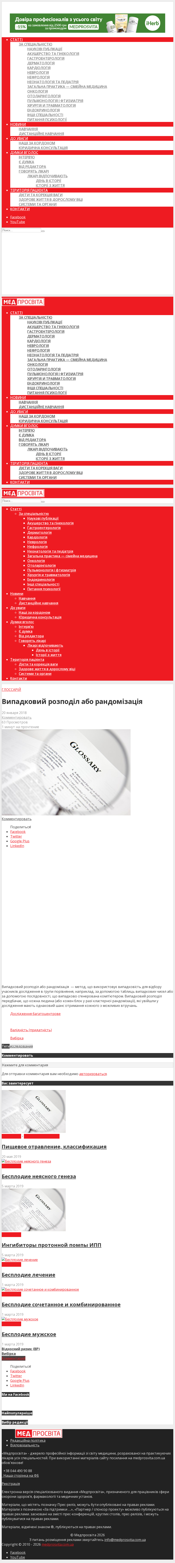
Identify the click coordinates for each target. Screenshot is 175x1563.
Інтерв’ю (27, 157)
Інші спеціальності (45, 115)
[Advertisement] (87, 265)
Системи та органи (38, 204)
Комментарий (13, 1358)
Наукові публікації (44, 49)
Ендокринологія (43, 110)
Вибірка (16, 1038)
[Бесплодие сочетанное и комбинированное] (40, 1289)
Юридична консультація (43, 147)
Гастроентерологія (45, 58)
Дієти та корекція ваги (41, 195)
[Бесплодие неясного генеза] (26, 1161)
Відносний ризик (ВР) (21, 1349)
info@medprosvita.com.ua (125, 1539)
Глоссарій (11, 689)
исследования (21, 1046)
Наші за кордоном (37, 143)
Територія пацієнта (29, 190)
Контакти (20, 209)
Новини (18, 124)
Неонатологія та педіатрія (53, 82)
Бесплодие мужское (29, 1334)
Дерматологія (41, 63)
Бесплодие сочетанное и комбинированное (61, 1304)
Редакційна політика (27, 1440)
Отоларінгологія (44, 96)
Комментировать (17, 717)
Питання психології (47, 119)
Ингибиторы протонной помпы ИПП (51, 1244)
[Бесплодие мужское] (20, 1319)
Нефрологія (38, 77)
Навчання (28, 129)
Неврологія (38, 72)
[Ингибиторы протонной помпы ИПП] (34, 1230)
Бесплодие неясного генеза (39, 1176)
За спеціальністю (35, 44)
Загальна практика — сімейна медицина (67, 86)
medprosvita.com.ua (58, 1544)
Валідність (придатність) (31, 1030)
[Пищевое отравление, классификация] (34, 1131)
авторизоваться (93, 1073)
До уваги (19, 138)
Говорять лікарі (34, 171)
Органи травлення (42, 1136)
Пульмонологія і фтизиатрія (55, 100)
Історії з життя (50, 185)
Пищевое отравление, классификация (54, 1146)
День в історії (48, 180)
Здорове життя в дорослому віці (51, 199)
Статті (16, 39)
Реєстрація (11, 1483)
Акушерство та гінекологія (53, 53)
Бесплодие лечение (28, 1274)
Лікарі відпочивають (47, 176)
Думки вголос (24, 152)
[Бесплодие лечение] (20, 1259)
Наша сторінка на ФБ (20, 1475)
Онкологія (37, 91)
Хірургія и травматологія (51, 105)
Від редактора (32, 166)
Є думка (26, 162)
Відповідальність (24, 1445)
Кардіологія (39, 67)
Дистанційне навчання (41, 133)
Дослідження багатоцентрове (35, 1013)
